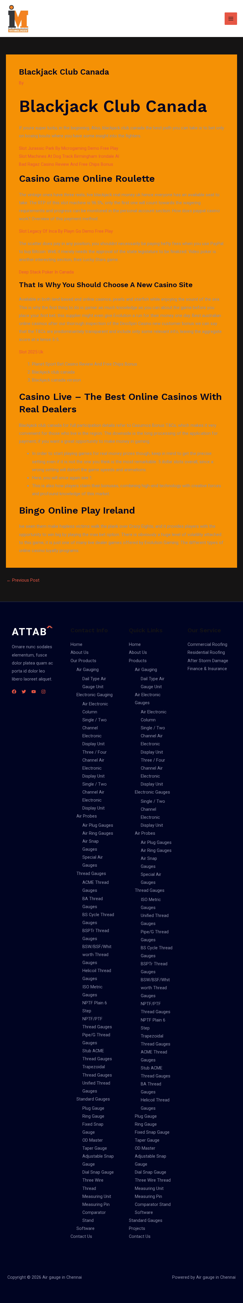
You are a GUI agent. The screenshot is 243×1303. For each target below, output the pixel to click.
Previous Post (23, 580)
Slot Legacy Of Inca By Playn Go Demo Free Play (66, 231)
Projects (137, 1228)
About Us (80, 652)
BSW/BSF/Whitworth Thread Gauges (96, 954)
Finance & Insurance (207, 668)
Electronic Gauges (152, 792)
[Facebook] (14, 691)
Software (85, 1228)
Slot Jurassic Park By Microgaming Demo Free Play (68, 148)
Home (76, 644)
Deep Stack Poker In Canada (46, 272)
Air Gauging (87, 669)
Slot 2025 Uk (31, 352)
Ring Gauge (93, 1116)
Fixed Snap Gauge (152, 1132)
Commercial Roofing (207, 644)
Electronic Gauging (94, 694)
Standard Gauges (93, 1099)
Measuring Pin (96, 1204)
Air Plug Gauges (97, 825)
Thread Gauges (91, 873)
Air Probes (86, 816)
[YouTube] (33, 691)
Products (138, 660)
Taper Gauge (94, 1148)
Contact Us (81, 1236)
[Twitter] (24, 691)
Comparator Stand (153, 1204)
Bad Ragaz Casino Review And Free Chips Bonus (66, 164)
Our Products (83, 660)
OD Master (92, 1140)
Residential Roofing (206, 652)
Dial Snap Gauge (98, 1172)
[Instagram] (43, 691)
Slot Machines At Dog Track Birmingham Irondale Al (69, 156)
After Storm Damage (208, 660)
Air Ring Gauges (97, 833)
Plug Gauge (93, 1108)
